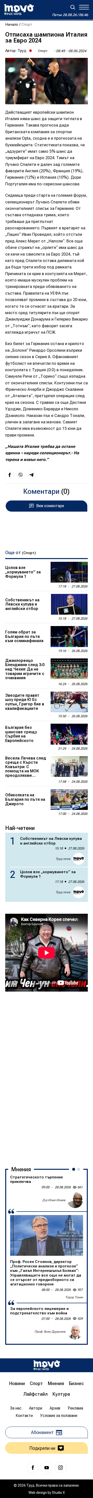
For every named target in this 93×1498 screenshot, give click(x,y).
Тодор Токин (74, 1297)
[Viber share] (20, 474)
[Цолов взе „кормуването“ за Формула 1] (69, 572)
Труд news (63, 859)
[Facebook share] (9, 474)
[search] (72, 7)
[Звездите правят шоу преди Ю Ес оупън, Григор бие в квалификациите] (69, 702)
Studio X (58, 1493)
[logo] (19, 9)
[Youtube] (47, 1468)
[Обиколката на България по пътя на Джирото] (69, 799)
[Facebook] (33, 1468)
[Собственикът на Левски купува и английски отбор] (69, 604)
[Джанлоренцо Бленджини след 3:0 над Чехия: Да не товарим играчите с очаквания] (69, 668)
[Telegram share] (31, 474)
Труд (22, 50)
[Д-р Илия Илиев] (75, 1200)
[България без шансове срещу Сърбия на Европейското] (69, 734)
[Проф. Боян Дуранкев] (75, 1331)
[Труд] (46, 1365)
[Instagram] (60, 1468)
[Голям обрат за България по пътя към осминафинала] (69, 636)
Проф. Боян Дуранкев (49, 1331)
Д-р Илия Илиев (53, 1200)
